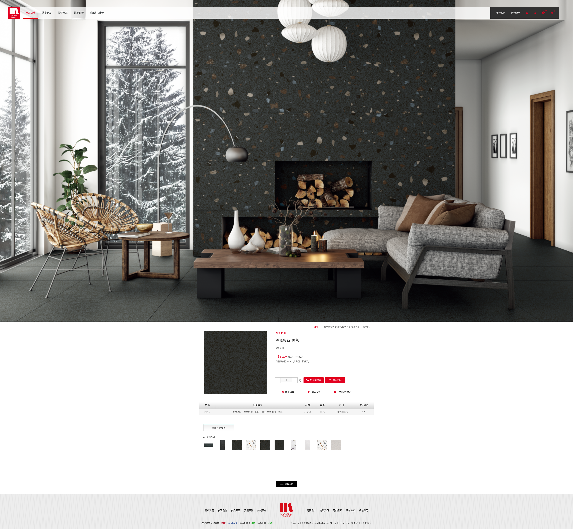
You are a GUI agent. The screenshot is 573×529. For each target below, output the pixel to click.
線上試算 (289, 391)
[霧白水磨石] (308, 445)
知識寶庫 (261, 510)
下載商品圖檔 (344, 391)
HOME (315, 326)
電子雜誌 (311, 510)
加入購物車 (315, 380)
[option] (235, 362)
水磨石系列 (340, 326)
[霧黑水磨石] (208, 445)
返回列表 (288, 483)
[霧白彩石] (251, 445)
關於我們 (209, 510)
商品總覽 (328, 326)
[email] (223, 523)
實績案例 (500, 12)
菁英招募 (337, 510)
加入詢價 (316, 391)
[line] (253, 523)
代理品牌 (222, 510)
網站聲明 (363, 510)
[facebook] (232, 523)
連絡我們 (324, 510)
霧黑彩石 (367, 326)
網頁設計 (355, 522)
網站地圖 (350, 510)
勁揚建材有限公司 (14, 13)
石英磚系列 (354, 326)
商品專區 (235, 510)
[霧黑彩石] (237, 445)
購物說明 (515, 12)
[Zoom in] (235, 362)
